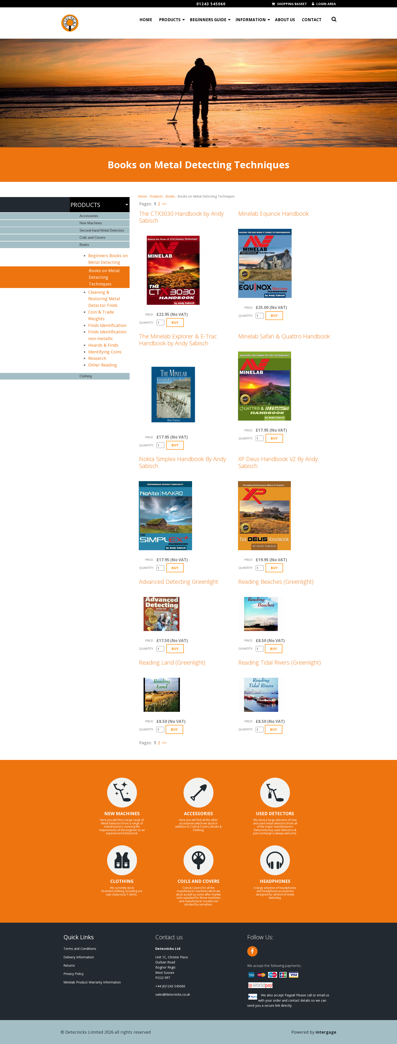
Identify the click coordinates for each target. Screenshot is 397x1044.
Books (170, 196)
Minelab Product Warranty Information (92, 982)
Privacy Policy (73, 973)
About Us (285, 19)
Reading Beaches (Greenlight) (275, 581)
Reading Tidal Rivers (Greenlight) (279, 662)
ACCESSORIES (198, 814)
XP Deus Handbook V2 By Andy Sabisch (278, 462)
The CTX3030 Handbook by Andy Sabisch (181, 216)
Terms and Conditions (79, 948)
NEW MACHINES (122, 814)
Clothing (85, 376)
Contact (311, 19)
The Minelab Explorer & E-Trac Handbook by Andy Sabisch (178, 339)
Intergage (326, 1032)
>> (164, 203)
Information (250, 19)
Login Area (326, 4)
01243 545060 (211, 3)
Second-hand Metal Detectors (101, 230)
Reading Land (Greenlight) (172, 662)
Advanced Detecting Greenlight (178, 581)
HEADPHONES (275, 881)
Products (170, 19)
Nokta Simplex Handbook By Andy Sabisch (182, 462)
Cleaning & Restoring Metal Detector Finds (104, 298)
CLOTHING (122, 881)
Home (145, 19)
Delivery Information (78, 957)
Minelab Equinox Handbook (273, 213)
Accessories (88, 216)
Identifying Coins (105, 352)
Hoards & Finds (103, 345)
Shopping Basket (292, 4)
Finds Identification (107, 325)
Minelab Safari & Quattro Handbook (284, 336)
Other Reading (102, 365)
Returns (69, 965)
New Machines (90, 223)
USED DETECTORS (275, 814)
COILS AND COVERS (198, 881)
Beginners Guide (208, 19)
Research (97, 358)
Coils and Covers (92, 237)
